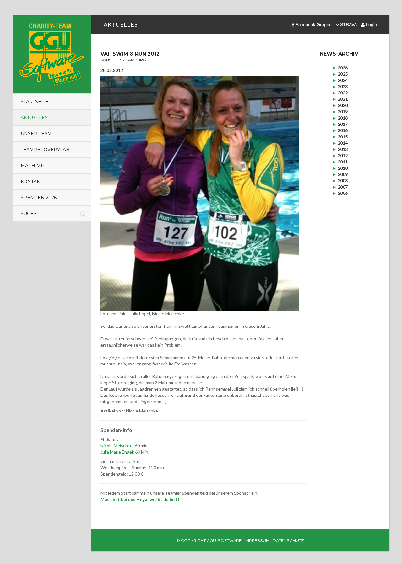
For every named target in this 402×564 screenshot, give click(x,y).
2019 (340, 111)
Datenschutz (288, 540)
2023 (340, 86)
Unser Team (36, 133)
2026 (340, 67)
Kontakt (31, 181)
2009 (340, 174)
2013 (340, 149)
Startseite (34, 101)
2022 (340, 92)
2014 (340, 143)
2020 (340, 105)
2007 (340, 186)
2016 (340, 130)
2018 (340, 117)
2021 (340, 99)
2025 (340, 74)
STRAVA (348, 24)
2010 (340, 168)
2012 (340, 155)
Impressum (257, 540)
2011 (340, 161)
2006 (340, 193)
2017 (340, 124)
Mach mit (33, 165)
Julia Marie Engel (116, 452)
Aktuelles (34, 117)
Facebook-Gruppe (313, 24)
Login (371, 24)
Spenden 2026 (39, 197)
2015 (340, 136)
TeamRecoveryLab (45, 149)
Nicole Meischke (116, 445)
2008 (340, 180)
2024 (340, 80)
